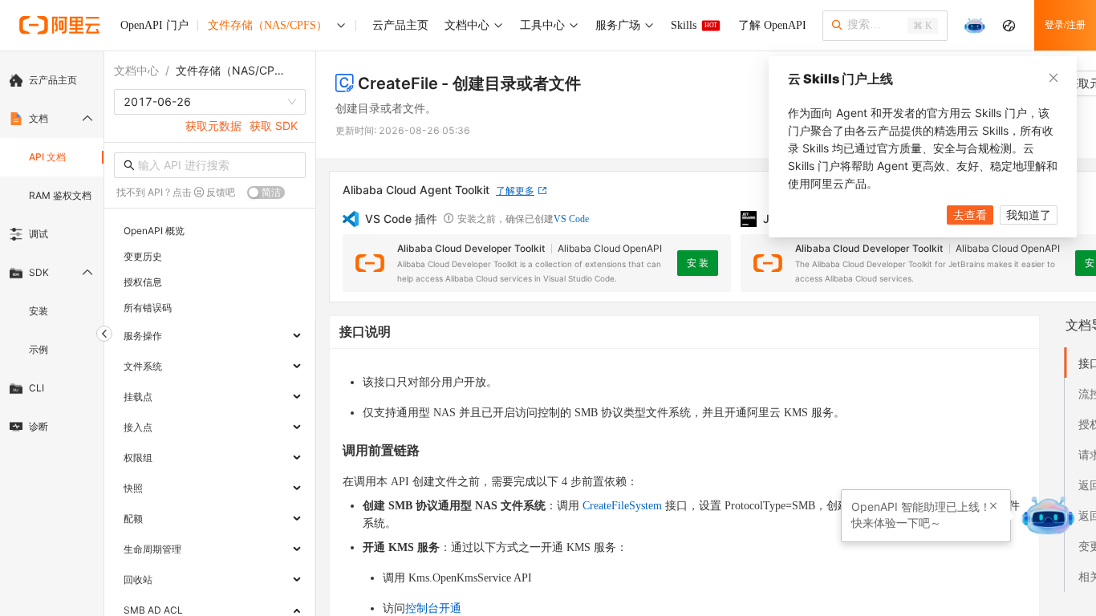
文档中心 (136, 70)
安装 (38, 311)
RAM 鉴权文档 (60, 195)
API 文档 (47, 157)
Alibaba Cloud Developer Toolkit (471, 248)
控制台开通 (433, 608)
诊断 (38, 426)
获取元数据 (213, 125)
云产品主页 (53, 80)
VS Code (571, 219)
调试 (38, 234)
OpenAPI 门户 (154, 25)
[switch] (266, 192)
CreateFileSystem (622, 506)
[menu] (52, 253)
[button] (993, 506)
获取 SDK (274, 125)
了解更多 (515, 190)
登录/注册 (1065, 24)
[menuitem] (52, 80)
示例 (38, 349)
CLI (36, 388)
